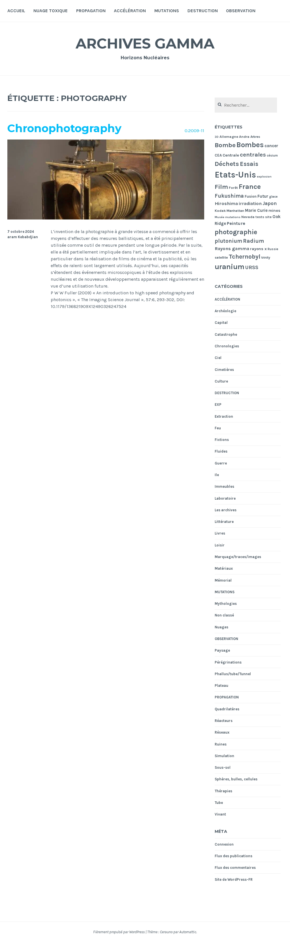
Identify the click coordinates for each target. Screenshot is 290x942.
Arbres (255, 137)
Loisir (220, 545)
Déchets (227, 164)
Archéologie (225, 311)
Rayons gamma (232, 248)
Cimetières (224, 369)
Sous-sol (223, 767)
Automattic (187, 932)
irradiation (250, 203)
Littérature (224, 521)
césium (272, 155)
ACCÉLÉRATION (130, 10)
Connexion (224, 844)
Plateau (221, 685)
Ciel (218, 358)
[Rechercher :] (246, 105)
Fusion (251, 196)
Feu (218, 428)
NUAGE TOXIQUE (50, 10)
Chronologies (227, 346)
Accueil (16, 10)
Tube (219, 803)
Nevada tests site (256, 217)
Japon (270, 203)
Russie (273, 249)
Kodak (220, 210)
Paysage (222, 650)
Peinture (236, 223)
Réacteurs (224, 721)
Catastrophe (226, 334)
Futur (262, 196)
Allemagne (228, 136)
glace (273, 196)
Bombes (250, 145)
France (250, 186)
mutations (232, 217)
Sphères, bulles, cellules (236, 779)
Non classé (224, 615)
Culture (221, 381)
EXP (218, 404)
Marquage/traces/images (238, 557)
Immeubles (224, 486)
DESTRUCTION (202, 10)
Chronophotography (64, 128)
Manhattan (235, 211)
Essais (249, 163)
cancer (271, 145)
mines (274, 210)
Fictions (222, 440)
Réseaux (222, 732)
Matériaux (224, 568)
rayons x (258, 248)
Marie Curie (256, 210)
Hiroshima (226, 203)
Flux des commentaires (235, 867)
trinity (265, 257)
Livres (220, 533)
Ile (217, 475)
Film (221, 187)
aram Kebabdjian (22, 237)
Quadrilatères (227, 709)
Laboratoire (225, 498)
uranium (229, 266)
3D (217, 137)
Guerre (221, 463)
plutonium (228, 241)
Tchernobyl (245, 256)
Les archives (225, 510)
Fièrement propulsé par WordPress (119, 932)
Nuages (221, 627)
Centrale (231, 155)
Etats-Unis (235, 174)
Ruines (221, 744)
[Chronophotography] (105, 218)
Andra (244, 136)
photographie (236, 232)
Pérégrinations (228, 662)
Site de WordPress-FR (234, 879)
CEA (218, 155)
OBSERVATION (240, 10)
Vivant (220, 814)
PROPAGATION (91, 10)
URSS (251, 267)
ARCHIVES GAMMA (145, 43)
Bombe (225, 145)
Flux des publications (233, 856)
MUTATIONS (166, 10)
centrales (253, 154)
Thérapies (223, 791)
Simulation (224, 756)
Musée (219, 217)
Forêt (233, 187)
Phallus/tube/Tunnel (233, 674)
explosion (264, 176)
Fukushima (229, 196)
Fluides (221, 451)
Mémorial (223, 580)
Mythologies (226, 603)
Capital (221, 322)
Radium (253, 241)
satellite (221, 257)
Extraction (224, 416)
